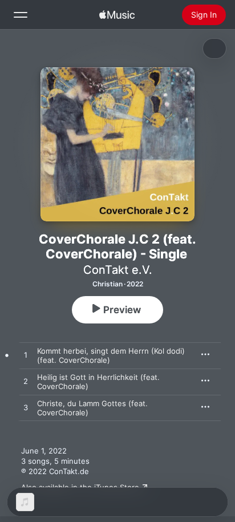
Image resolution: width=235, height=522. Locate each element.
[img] (117, 15)
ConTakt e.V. (117, 270)
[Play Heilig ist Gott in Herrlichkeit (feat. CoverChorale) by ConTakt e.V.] (25, 382)
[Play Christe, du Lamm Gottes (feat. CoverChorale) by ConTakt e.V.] (25, 408)
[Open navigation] (20, 14)
